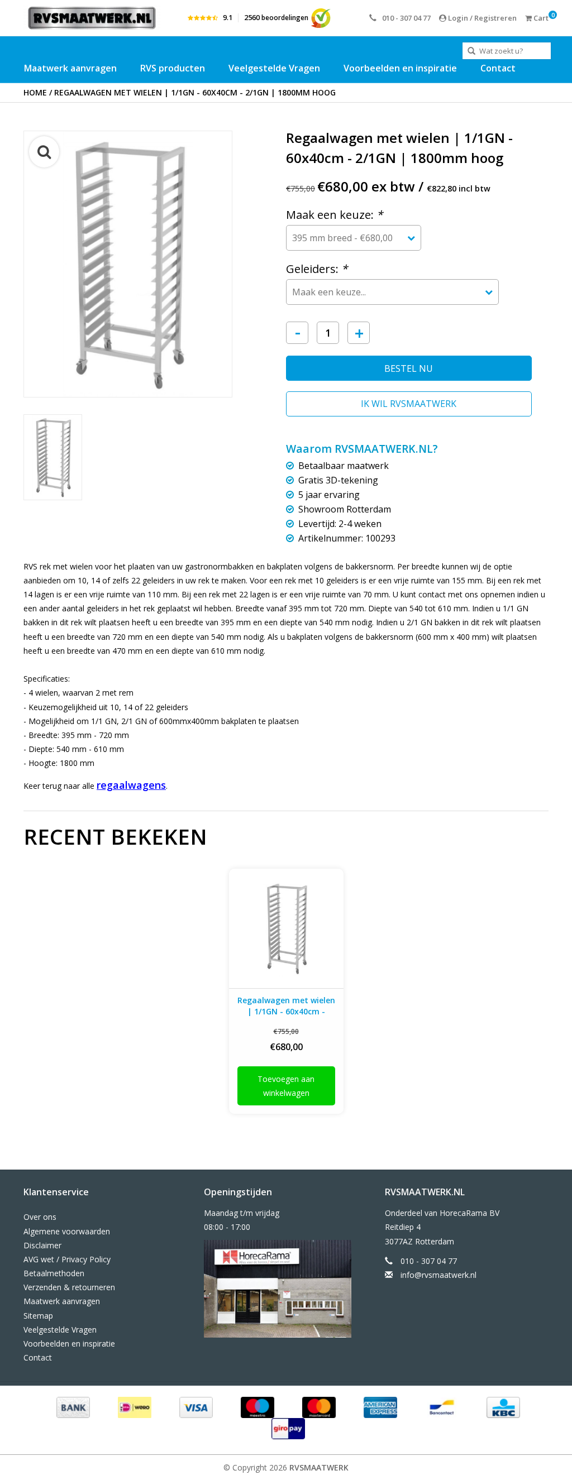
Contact (498, 68)
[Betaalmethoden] (72, 1406)
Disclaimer (42, 1245)
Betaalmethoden (53, 1273)
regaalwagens (131, 785)
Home (35, 92)
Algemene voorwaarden (66, 1231)
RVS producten (172, 68)
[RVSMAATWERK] (91, 18)
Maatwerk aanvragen (70, 68)
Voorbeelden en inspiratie (400, 68)
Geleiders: (316, 268)
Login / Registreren (481, 18)
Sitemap (38, 1315)
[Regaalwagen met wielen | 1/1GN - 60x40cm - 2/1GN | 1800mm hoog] (286, 928)
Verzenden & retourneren (69, 1287)
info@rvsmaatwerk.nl (438, 1275)
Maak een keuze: (334, 214)
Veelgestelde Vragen (274, 68)
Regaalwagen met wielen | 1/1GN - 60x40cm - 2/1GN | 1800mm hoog (195, 92)
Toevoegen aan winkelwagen (286, 1086)
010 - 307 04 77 (406, 18)
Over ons (39, 1216)
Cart (540, 18)
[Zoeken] (471, 51)
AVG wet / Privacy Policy (67, 1259)
